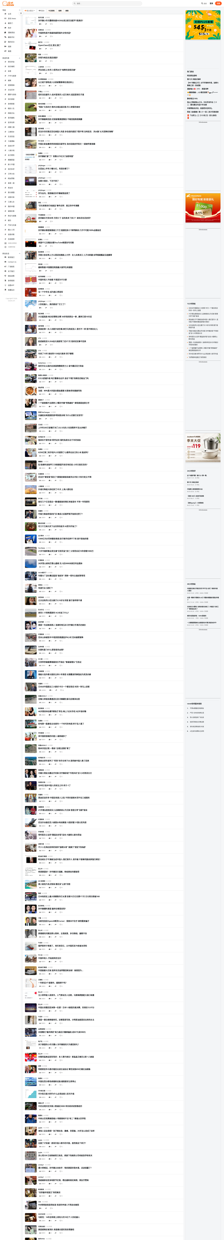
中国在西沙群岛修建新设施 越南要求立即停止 (57, 1081)
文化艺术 (11, 90)
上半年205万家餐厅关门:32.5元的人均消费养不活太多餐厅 (62, 427)
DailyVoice (42, 363)
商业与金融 (12, 216)
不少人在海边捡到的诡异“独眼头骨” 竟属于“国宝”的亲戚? (62, 847)
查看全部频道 (12, 243)
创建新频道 (11, 247)
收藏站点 (11, 290)
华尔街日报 (41, 1091)
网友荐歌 (11, 178)
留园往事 (11, 211)
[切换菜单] (21, 13)
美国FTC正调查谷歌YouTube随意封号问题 (56, 242)
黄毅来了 (41, 400)
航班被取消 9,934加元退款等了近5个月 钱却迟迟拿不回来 (62, 341)
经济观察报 (41, 277)
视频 (9, 46)
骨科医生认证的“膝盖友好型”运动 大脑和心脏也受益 (59, 834)
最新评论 (11, 37)
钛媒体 (40, 153)
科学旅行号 (41, 437)
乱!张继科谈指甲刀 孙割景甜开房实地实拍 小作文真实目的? (62, 464)
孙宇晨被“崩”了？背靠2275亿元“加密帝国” (56, 156)
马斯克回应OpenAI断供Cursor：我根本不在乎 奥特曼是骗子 (63, 921)
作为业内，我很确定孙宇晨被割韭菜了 (54, 193)
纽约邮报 (41, 129)
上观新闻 (41, 486)
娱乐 (9, 220)
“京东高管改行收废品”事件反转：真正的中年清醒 (58, 205)
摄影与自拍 (12, 94)
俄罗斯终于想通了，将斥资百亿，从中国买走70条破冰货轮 (62, 945)
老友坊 (10, 188)
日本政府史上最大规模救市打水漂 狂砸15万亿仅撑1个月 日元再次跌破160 (69, 896)
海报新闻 (41, 807)
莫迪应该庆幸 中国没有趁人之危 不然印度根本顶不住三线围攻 (64, 797)
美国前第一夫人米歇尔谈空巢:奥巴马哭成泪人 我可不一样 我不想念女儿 (68, 329)
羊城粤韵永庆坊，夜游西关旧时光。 (200, 108)
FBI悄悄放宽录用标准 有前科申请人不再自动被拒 (58, 1204)
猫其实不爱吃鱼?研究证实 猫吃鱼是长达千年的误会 (59, 440)
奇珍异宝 (11, 62)
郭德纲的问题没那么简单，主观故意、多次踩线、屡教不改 (62, 933)
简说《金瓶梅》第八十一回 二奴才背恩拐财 (203, 112)
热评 (9, 28)
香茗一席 (11, 183)
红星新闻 (41, 474)
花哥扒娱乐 (41, 1227)
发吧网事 (11, 104)
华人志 (40, 955)
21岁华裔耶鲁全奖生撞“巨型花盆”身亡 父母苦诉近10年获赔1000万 (66, 551)
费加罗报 (41, 388)
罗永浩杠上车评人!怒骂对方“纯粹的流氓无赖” (57, 70)
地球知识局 (41, 782)
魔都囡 (40, 462)
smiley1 (41, 1165)
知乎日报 (41, 18)
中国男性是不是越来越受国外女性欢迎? (54, 33)
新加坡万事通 (42, 856)
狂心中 (40, 869)
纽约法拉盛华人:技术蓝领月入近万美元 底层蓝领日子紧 (61, 94)
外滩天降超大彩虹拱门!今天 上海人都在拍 (55, 489)
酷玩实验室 (41, 523)
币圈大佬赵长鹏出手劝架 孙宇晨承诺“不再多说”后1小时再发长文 (65, 773)
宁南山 (40, 92)
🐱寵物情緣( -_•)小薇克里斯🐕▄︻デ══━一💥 (202, 93)
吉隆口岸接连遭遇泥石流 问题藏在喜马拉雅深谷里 (59, 699)
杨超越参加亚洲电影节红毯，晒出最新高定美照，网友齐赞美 (63, 1180)
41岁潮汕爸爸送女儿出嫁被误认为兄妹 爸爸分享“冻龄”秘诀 (62, 810)
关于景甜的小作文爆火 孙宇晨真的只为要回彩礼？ (59, 1044)
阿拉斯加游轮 (192, 75)
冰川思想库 (41, 881)
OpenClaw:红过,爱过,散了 (49, 45)
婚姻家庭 (11, 160)
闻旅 (39, 55)
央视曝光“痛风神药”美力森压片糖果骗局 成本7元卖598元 (62, 1032)
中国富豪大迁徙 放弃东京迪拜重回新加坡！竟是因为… (60, 970)
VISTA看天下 (42, 573)
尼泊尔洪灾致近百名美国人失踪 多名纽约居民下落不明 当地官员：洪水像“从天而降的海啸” (76, 131)
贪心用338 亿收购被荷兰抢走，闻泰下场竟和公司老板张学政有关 (65, 1155)
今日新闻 (51, 11)
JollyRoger (41, 166)
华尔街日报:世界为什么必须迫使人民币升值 (56, 1093)
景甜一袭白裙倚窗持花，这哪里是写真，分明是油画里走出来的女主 (66, 1019)
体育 (9, 71)
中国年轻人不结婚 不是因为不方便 (52, 279)
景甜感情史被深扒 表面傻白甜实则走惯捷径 (56, 1229)
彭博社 (40, 240)
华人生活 (41, 141)
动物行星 (41, 844)
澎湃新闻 (41, 289)
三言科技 (41, 67)
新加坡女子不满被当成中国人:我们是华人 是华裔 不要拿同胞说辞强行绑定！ (69, 859)
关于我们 (11, 271)
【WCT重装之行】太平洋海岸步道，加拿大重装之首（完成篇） (203, 84)
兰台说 (40, 425)
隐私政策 (11, 276)
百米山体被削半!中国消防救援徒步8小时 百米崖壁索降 (60, 637)
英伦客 (40, 264)
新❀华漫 (11, 164)
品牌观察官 (41, 1029)
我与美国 (11, 192)
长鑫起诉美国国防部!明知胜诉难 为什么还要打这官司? (60, 415)
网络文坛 (11, 113)
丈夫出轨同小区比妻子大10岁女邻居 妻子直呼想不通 (60, 600)
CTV (39, 338)
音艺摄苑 (11, 118)
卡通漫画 (11, 141)
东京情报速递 (42, 79)
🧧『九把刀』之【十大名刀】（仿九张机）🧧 (202, 116)
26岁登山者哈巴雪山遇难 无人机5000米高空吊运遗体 (60, 563)
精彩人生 (11, 108)
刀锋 (39, 918)
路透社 (40, 1078)
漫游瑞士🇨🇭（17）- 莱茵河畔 (197, 89)
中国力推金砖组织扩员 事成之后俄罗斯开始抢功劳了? (60, 514)
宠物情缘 (11, 85)
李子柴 (40, 499)
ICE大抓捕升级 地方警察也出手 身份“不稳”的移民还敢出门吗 (63, 378)
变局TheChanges (44, 412)
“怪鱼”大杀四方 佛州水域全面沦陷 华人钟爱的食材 (59, 107)
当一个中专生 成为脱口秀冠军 (50, 292)
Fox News (41, 548)
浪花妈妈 (41, 597)
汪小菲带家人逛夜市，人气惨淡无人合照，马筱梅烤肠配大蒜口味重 (66, 995)
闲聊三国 (11, 127)
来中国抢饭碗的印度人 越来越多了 (52, 736)
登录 (211, 3)
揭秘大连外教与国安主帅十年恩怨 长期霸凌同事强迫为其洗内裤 (64, 674)
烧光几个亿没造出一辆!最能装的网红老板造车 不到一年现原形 (64, 501)
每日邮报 (41, 314)
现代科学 (11, 169)
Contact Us (12, 262)
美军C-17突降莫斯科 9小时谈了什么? (53, 612)
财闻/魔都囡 (42, 116)
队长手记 (41, 610)
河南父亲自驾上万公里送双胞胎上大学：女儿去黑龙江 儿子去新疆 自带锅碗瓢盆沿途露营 (75, 255)
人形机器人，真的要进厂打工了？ (52, 304)
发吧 (39, 1066)
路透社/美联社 (42, 375)
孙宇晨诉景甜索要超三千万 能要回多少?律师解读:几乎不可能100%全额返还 (69, 230)
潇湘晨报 (41, 227)
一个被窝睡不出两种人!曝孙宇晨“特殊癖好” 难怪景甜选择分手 (63, 403)
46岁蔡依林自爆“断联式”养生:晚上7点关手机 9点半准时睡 (62, 711)
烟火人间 (11, 230)
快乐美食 (11, 99)
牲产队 (40, 1041)
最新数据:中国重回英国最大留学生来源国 (55, 267)
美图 (9, 51)
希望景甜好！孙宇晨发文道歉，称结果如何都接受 (58, 871)
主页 (9, 14)
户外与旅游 (12, 76)
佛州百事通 (41, 104)
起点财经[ (41, 906)
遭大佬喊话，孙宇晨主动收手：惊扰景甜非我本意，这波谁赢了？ (65, 1168)
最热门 (10, 23)
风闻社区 (41, 30)
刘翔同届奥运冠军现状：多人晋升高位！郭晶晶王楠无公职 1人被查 (66, 1057)
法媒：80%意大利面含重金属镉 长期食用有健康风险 (60, 390)
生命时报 (41, 647)
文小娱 (40, 659)
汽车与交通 (12, 225)
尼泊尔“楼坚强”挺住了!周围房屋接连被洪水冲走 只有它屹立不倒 (64, 477)
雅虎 (39, 893)
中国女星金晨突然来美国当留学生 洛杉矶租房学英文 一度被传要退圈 (66, 144)
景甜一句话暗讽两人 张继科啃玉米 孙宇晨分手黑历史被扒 (62, 625)
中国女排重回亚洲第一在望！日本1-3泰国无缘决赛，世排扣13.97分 (66, 1007)
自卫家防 (11, 155)
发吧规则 (11, 280)
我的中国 (11, 206)
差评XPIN (41, 1239)
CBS (39, 1202)
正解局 (40, 980)
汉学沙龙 (11, 174)
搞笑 (9, 80)
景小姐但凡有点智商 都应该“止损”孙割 (54, 884)
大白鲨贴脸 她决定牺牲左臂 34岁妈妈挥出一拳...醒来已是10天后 (65, 316)
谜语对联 (11, 234)
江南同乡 (11, 132)
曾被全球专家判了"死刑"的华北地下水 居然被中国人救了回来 (63, 760)
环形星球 (41, 733)
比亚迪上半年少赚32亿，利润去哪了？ (54, 168)
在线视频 (11, 239)
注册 (218, 3)
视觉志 (40, 585)
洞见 (39, 203)
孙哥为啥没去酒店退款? (48, 57)
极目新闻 (41, 252)
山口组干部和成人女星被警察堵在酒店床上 (56, 82)
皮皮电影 (41, 622)
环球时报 (41, 832)
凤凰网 (40, 511)
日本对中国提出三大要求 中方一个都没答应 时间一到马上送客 (64, 686)
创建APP (11, 285)
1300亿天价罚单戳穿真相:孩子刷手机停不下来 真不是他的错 (63, 538)
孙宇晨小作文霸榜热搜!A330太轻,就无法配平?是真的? (60, 20)
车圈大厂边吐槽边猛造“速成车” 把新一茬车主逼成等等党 (61, 575)
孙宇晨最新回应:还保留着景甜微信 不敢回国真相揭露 (60, 119)
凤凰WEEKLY (42, 696)
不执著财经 (41, 215)
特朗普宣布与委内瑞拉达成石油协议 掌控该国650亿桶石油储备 (64, 1069)
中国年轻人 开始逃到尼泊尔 (49, 958)
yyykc (40, 1128)
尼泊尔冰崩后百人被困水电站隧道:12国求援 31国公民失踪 (62, 822)
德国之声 (41, 1103)
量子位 (40, 42)
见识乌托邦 (41, 1214)
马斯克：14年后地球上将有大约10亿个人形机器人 (59, 1217)
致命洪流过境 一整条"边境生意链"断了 (54, 748)
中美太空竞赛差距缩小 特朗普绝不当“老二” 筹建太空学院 (62, 1118)
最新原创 (11, 32)
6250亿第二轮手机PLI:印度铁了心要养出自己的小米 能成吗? (63, 452)
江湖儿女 (11, 202)
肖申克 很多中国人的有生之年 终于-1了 (54, 785)
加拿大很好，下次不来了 (48, 181)
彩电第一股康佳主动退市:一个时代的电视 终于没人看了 (61, 723)
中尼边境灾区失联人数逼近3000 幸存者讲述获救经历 (60, 1106)
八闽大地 (11, 150)
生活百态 (11, 136)
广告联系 (11, 266)
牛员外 (40, 943)
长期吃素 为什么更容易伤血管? (51, 649)
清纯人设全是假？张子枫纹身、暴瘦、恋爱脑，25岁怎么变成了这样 (66, 1131)
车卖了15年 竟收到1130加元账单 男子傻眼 (56, 353)
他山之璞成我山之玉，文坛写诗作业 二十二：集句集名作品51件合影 (202, 103)
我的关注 (11, 42)
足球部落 (41, 671)
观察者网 (41, 770)
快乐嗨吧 (11, 66)
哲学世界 (11, 122)
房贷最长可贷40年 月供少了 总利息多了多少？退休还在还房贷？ (65, 218)
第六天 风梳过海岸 (194, 79)
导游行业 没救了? (45, 588)
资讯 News (12, 18)
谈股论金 (11, 197)
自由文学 (11, 146)
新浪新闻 (41, 1189)
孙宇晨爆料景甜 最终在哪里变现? (52, 908)
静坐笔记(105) (192, 98)
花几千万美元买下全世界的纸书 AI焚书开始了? (57, 526)
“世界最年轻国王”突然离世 (49, 1192)
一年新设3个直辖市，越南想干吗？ (52, 982)
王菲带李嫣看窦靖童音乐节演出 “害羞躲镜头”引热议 (59, 662)
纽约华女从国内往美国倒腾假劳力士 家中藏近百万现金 (61, 366)
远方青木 (41, 536)
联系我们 (11, 257)
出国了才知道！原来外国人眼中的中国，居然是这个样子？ (62, 1143)
